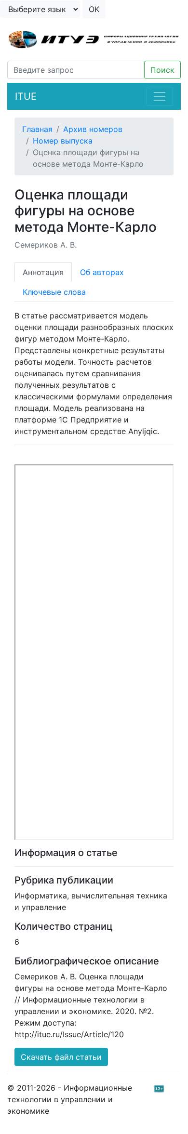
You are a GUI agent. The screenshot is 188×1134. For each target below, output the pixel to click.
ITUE (26, 96)
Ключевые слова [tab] (54, 292)
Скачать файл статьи (61, 1057)
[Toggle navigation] (159, 96)
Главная (37, 129)
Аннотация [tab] (43, 272)
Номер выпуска (63, 140)
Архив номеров (92, 129)
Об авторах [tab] (102, 272)
